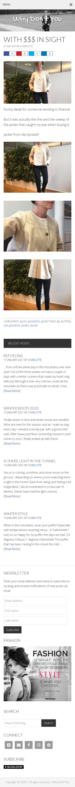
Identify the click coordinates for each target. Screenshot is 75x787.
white (34, 325)
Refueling (13, 355)
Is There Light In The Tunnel (30, 461)
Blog (23, 321)
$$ (58, 321)
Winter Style (16, 513)
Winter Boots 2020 (21, 408)
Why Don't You (37, 19)
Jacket (45, 321)
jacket (25, 325)
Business (34, 321)
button (66, 321)
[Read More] (12, 391)
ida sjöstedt (12, 325)
